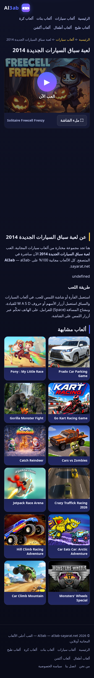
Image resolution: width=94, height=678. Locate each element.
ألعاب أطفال (63, 27)
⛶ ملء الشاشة (72, 120)
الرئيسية (84, 18)
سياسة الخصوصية (50, 666)
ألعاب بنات (44, 18)
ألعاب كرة (26, 18)
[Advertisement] (47, 180)
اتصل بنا (70, 666)
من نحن (84, 666)
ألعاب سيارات (65, 18)
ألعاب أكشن (42, 27)
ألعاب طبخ (82, 27)
